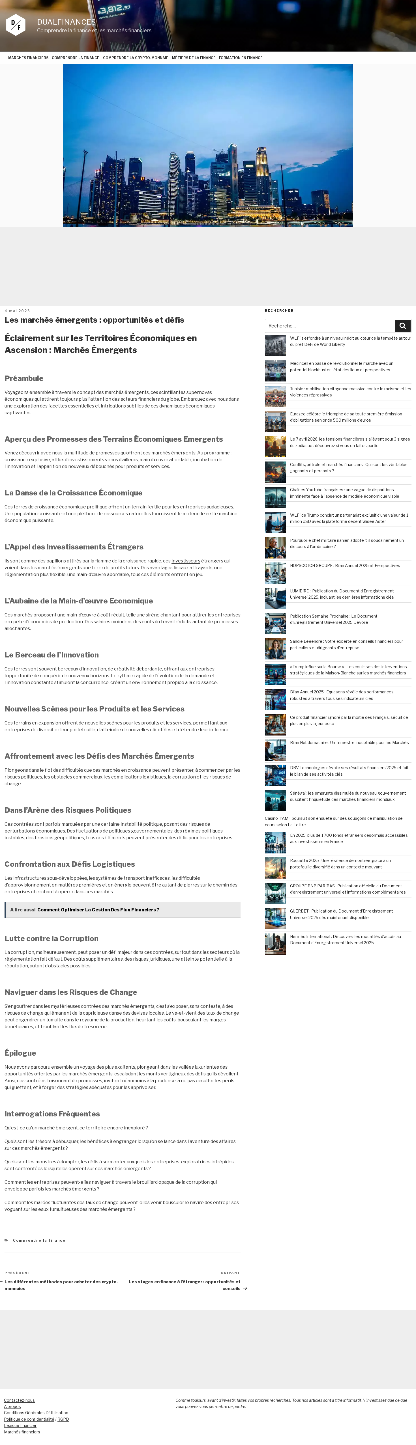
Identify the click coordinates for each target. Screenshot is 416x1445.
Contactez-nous (19, 1400)
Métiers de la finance (194, 58)
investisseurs (185, 561)
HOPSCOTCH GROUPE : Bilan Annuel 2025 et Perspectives (345, 565)
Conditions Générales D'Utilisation (36, 1412)
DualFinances (66, 22)
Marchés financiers (28, 58)
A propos (12, 1406)
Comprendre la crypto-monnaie (135, 58)
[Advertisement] (208, 266)
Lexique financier (20, 1425)
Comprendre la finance (75, 58)
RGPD (63, 1419)
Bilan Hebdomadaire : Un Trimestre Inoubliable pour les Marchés (349, 742)
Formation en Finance (241, 58)
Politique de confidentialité (29, 1419)
